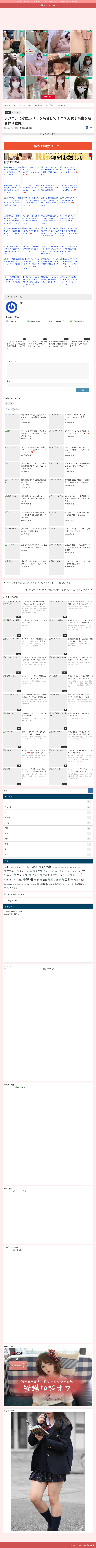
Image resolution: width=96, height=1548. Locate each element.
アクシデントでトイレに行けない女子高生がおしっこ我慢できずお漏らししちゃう (30, 219)
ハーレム (73, 871)
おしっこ (47, 807)
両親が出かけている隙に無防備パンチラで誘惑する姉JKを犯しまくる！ (49, 279)
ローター (9, 880)
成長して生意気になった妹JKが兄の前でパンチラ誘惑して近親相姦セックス (49, 189)
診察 (72, 884)
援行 (83, 880)
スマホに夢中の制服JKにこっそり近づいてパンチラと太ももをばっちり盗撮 (38, 583)
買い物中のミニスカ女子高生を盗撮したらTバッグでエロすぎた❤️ (68, 218)
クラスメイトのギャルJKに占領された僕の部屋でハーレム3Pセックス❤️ (68, 188)
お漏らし (34, 867)
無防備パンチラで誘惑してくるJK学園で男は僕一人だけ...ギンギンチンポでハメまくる (68, 280)
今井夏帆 (19, 880)
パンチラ (17, 113)
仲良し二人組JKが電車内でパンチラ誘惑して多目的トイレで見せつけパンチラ (68, 250)
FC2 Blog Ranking (11, 900)
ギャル (47, 817)
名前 (9, 381)
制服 (29, 879)
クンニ (30, 871)
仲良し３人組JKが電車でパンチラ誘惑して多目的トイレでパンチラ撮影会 (12, 279)
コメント (12, 361)
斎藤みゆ (10, 884)
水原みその (27, 884)
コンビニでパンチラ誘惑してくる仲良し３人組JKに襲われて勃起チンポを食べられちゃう (49, 250)
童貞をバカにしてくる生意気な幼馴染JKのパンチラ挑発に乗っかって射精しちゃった (12, 189)
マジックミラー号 (61, 875)
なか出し (48, 866)
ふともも (60, 867)
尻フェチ (56, 879)
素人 (47, 849)
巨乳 (47, 828)
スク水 (48, 871)
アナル (69, 867)
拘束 (47, 833)
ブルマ (46, 875)
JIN (91, 127)
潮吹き (44, 884)
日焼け (19, 884)
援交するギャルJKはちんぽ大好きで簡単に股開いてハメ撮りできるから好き (58, 590)
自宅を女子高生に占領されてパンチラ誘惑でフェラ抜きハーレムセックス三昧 (12, 250)
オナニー (47, 812)
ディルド (56, 871)
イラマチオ (78, 867)
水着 (34, 884)
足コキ (87, 884)
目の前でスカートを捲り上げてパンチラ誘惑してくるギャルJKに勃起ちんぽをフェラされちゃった (12, 219)
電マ (9, 888)
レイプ (47, 823)
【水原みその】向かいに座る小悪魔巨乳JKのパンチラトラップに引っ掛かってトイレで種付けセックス (31, 281)
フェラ (35, 875)
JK (47, 802)
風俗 (15, 888)
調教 (47, 855)
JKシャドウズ (9, 1411)
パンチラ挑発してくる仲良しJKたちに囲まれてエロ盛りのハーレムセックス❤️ (31, 189)
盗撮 (7, 112)
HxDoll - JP (8, 1346)
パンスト (9, 875)
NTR (14, 867)
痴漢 (47, 839)
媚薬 (45, 880)
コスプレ (39, 871)
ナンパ (64, 871)
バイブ (82, 871)
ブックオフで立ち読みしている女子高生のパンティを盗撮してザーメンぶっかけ (49, 219)
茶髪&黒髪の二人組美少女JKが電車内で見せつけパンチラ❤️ (31, 249)
